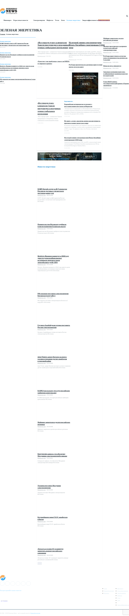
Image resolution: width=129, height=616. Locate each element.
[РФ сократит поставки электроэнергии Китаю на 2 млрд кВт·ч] (54, 283)
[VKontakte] (23, 583)
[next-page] (41, 563)
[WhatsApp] (28, 583)
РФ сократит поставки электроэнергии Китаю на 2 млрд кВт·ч (53, 294)
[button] (127, 16)
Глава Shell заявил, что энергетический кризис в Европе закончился (116, 83)
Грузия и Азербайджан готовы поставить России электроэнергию (54, 326)
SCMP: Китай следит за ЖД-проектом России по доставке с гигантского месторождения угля (52, 191)
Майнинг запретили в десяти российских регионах (54, 423)
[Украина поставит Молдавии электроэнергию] (54, 475)
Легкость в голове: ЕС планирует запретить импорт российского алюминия (50, 551)
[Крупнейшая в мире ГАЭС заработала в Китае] (54, 507)
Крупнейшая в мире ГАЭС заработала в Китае (52, 518)
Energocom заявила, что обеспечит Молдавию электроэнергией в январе (52, 455)
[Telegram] (18, 583)
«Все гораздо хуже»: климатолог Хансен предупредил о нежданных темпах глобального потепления (54, 45)
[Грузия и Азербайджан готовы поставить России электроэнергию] (54, 315)
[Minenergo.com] (64, 578)
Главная (2, 34)
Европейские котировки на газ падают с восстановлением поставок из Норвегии (78, 105)
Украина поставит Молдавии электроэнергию (49, 486)
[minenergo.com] (64, 11)
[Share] (13, 583)
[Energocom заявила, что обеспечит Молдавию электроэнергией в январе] (54, 443)
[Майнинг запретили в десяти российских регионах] (54, 412)
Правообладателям (35, 613)
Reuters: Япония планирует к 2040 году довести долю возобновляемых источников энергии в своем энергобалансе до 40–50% (17, 68)
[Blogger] (2, 583)
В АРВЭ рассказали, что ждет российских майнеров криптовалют (54, 391)
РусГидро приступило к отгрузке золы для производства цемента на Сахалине (115, 58)
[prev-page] (39, 563)
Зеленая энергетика (5, 41)
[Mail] (7, 583)
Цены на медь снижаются (112, 66)
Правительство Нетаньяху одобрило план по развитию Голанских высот (52, 225)
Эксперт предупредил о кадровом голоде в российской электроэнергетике (115, 48)
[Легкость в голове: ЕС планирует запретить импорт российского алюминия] (54, 538)
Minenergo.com (41, 56)
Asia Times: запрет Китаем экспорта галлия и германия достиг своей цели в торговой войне (52, 359)
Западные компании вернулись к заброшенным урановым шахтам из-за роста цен (115, 73)
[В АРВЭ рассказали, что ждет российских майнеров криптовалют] (54, 380)
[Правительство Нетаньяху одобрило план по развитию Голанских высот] (54, 214)
